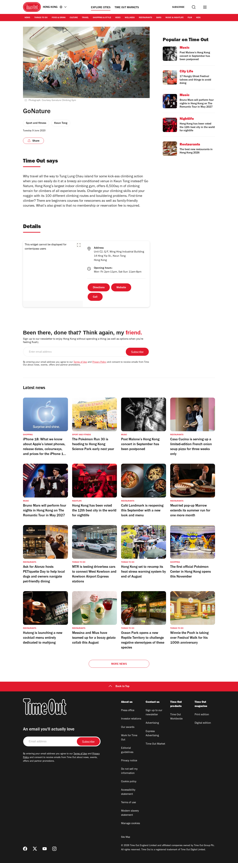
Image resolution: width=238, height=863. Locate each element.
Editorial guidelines (127, 750)
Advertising (152, 723)
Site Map (125, 837)
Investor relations (131, 719)
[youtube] (45, 849)
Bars (158, 18)
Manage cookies (130, 823)
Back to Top (122, 686)
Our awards (127, 727)
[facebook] (25, 849)
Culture (74, 18)
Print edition (202, 714)
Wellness (130, 18)
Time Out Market (155, 744)
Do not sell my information (129, 771)
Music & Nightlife (174, 18)
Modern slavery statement (130, 813)
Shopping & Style (102, 18)
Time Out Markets (127, 7)
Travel (85, 18)
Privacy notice (129, 760)
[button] (78, 245)
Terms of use (128, 802)
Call (95, 297)
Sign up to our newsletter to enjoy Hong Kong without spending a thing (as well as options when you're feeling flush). (83, 341)
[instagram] (54, 849)
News (27, 18)
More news (119, 664)
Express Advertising (152, 733)
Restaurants (145, 18)
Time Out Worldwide (176, 716)
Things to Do (41, 18)
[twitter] (35, 849)
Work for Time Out (129, 737)
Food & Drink (59, 18)
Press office (127, 710)
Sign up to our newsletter (154, 712)
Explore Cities (100, 7)
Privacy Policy (99, 362)
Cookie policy (128, 781)
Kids (198, 18)
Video (118, 18)
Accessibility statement (128, 792)
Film (190, 18)
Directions (99, 287)
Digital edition (203, 723)
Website (121, 287)
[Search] (193, 7)
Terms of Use (80, 362)
